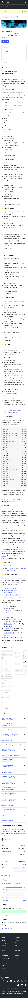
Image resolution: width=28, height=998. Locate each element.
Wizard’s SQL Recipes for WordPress (14, 597)
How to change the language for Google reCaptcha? (9, 771)
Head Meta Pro (8, 624)
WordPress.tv (5, 958)
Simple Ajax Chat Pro (9, 633)
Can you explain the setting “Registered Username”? (9, 749)
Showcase (18, 937)
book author (13, 570)
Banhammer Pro (8, 615)
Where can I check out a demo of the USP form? (8, 777)
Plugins (17, 943)
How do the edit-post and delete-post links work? (8, 799)
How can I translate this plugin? (10, 755)
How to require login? (7, 730)
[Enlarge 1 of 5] (11, 651)
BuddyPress (5, 971)
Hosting (3, 943)
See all (25, 900)
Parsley (13, 227)
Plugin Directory (5, 6)
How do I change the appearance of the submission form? (10, 734)
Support (5, 62)
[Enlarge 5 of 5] (24, 671)
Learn (3, 950)
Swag (17, 958)
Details (5, 47)
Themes (17, 940)
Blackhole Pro (7, 610)
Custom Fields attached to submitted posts (8, 810)
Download (5, 41)
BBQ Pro (6, 606)
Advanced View (5, 875)
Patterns (17, 945)
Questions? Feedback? (7, 820)
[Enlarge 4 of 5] (24, 662)
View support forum (6, 915)
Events (17, 953)
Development (6, 59)
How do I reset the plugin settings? (11, 745)
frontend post (17, 867)
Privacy (3, 945)
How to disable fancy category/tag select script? (8, 765)
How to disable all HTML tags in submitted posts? (8, 788)
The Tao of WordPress (10, 588)
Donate (17, 955)
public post (17, 870)
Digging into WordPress (10, 590)
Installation (6, 55)
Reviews (5, 51)
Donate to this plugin (7, 928)
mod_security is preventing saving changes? (8, 794)
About (3, 937)
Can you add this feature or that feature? (7, 718)
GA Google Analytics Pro (10, 619)
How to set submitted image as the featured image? (9, 724)
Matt (3, 965)
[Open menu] (25, 2)
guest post (23, 867)
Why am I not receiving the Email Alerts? (7, 760)
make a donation (15, 582)
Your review (4, 900)
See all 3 (24, 864)
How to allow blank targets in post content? (8, 782)
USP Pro (6, 637)
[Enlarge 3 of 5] (24, 651)
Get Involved (18, 950)
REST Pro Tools (8, 628)
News (3, 940)
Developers (4, 955)
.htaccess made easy (9, 592)
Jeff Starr (6, 37)
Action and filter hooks (7, 805)
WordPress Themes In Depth (12, 595)
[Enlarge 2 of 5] (11, 659)
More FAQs (4, 815)
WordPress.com (6, 963)
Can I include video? (7, 740)
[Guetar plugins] (17, 17)
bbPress (4, 968)
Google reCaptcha (21, 542)
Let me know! (11, 501)
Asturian (7, 977)
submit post (23, 870)
